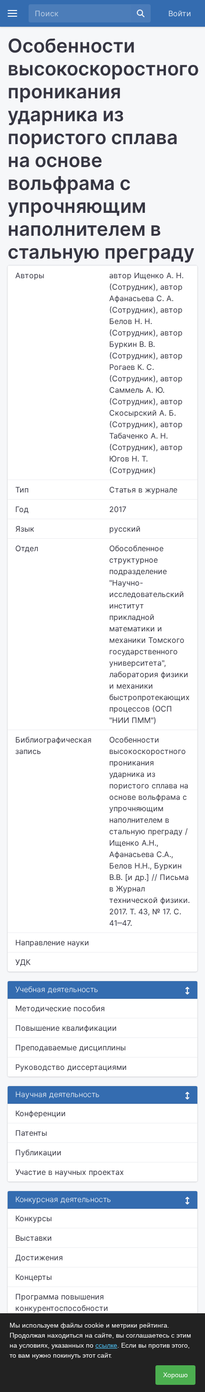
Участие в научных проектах (69, 1172)
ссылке (106, 1345)
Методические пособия (60, 1008)
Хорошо (175, 1375)
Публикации (38, 1152)
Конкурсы (33, 1218)
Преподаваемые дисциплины (70, 1047)
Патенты (31, 1133)
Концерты (33, 1277)
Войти (179, 13)
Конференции (40, 1113)
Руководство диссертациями (71, 1067)
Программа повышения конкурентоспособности (61, 1302)
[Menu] (12, 13)
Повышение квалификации (66, 1028)
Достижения (39, 1257)
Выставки (33, 1238)
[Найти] (140, 13)
